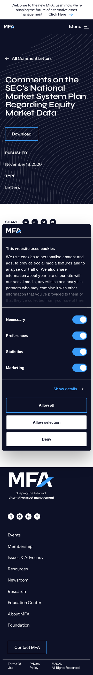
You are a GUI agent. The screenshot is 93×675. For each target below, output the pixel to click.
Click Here (57, 14)
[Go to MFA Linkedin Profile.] (28, 516)
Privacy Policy (35, 666)
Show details (65, 389)
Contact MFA (27, 647)
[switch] (79, 336)
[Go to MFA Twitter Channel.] (11, 516)
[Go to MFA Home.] (9, 26)
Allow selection (46, 422)
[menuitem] (11, 516)
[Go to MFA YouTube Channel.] (20, 516)
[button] (86, 26)
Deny (46, 439)
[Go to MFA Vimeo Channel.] (37, 516)
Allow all (46, 405)
